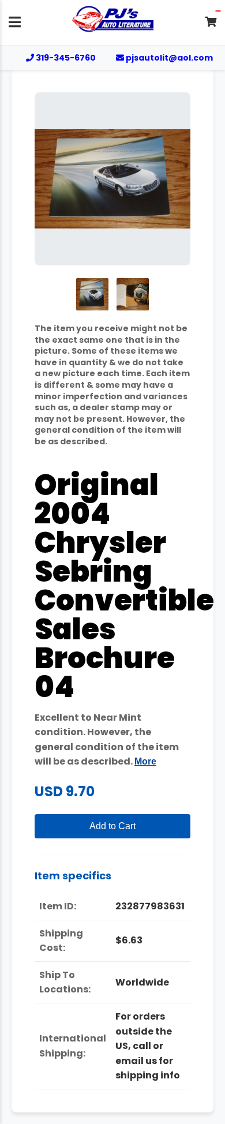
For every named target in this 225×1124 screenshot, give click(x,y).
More (145, 761)
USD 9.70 (65, 791)
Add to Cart (112, 826)
